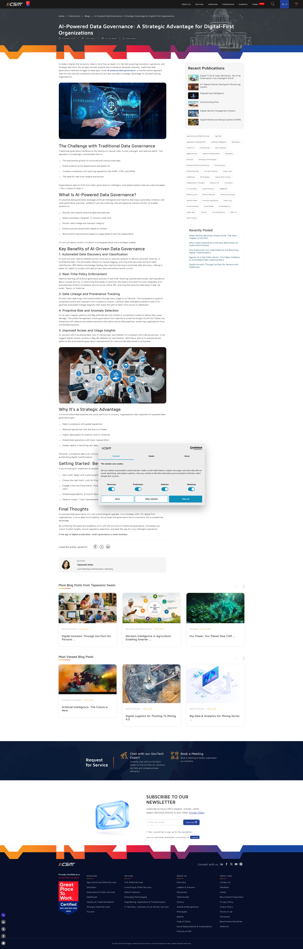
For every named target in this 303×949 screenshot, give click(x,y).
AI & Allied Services (133, 882)
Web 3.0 (233, 212)
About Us (182, 875)
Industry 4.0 (214, 183)
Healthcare (191, 177)
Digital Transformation (211, 153)
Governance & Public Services (101, 892)
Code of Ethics (184, 921)
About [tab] (187, 456)
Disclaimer (225, 916)
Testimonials (183, 897)
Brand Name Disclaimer (231, 921)
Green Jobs (227, 171)
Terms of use (226, 911)
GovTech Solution (211, 171)
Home (61, 16)
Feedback (224, 887)
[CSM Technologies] (14, 4)
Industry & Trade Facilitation (100, 902)
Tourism (204, 212)
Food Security (219, 165)
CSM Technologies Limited (127, 943)
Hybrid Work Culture (223, 177)
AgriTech (218, 136)
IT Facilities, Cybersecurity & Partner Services (146, 907)
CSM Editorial (205, 148)
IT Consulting (192, 189)
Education (229, 153)
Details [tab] (151, 456)
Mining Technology (228, 194)
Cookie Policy (226, 907)
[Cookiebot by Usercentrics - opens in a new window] (191, 448)
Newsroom (182, 892)
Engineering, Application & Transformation (144, 902)
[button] (242, 586)
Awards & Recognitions (187, 907)
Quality (180, 916)
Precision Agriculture (210, 200)
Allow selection (151, 499)
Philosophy (182, 911)
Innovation (229, 183)
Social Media (208, 206)
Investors (243, 4)
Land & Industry (208, 189)
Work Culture (192, 218)
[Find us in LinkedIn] (222, 864)
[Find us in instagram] (242, 864)
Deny (117, 499)
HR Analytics (205, 177)
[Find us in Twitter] (232, 864)
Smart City (228, 200)
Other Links (226, 875)
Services (128, 875)
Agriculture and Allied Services (198, 136)
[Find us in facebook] (227, 864)
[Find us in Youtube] (237, 864)
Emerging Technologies (207, 159)
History (180, 902)
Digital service (192, 153)
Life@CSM (223, 189)
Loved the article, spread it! (73, 547)
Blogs (87, 16)
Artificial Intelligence (218, 142)
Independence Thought (195, 183)
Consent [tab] (116, 456)
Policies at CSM (184, 931)
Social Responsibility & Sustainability (194, 926)
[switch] (138, 489)
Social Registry (224, 206)
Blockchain (236, 142)
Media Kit (224, 926)
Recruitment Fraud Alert (231, 897)
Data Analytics (220, 148)
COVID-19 (190, 148)
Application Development (196, 142)
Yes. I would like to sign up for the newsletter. (170, 832)
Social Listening (192, 206)
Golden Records (193, 171)
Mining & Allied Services (98, 907)
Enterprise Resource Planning (198, 165)
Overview (181, 882)
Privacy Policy (227, 902)
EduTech (190, 159)
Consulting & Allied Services (137, 887)
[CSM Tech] (67, 864)
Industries (92, 875)
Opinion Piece (192, 200)
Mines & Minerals (209, 194)
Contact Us (225, 882)
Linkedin (194, 837)
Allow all (185, 499)
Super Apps (191, 212)
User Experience (218, 212)
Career (258, 4)
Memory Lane (192, 194)
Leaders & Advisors (186, 887)
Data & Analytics (132, 892)
